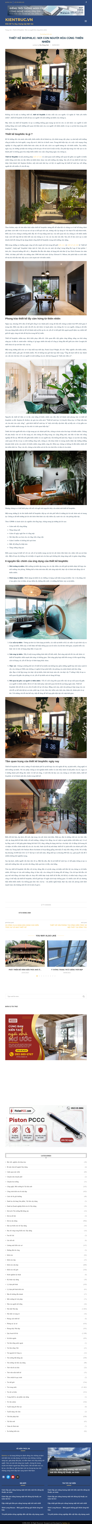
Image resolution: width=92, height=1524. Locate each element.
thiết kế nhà (37, 157)
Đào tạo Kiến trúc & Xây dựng (47, 1226)
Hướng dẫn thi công (47, 1250)
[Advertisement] (46, 1082)
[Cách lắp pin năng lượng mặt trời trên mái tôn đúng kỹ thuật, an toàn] (69, 1462)
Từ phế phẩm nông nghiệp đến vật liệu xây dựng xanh (23, 1514)
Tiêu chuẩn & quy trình (47, 1377)
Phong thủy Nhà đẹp (47, 1328)
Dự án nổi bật (47, 1216)
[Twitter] (8, 1477)
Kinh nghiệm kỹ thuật (47, 1275)
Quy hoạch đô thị (47, 1333)
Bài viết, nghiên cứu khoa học (47, 1162)
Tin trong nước (47, 1387)
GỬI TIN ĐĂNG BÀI (19, 2)
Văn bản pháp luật (47, 1416)
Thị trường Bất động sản (47, 1358)
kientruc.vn (66, 1523)
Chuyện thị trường (47, 1182)
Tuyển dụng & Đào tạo (47, 1407)
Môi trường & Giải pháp (47, 1299)
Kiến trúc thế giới (47, 1270)
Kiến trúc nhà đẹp (47, 1265)
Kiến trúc (47, 1255)
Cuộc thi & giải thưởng (47, 1196)
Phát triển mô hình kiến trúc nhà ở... (25, 970)
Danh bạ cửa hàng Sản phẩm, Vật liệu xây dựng (47, 1201)
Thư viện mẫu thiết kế (47, 1372)
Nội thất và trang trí (47, 1314)
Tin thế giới (47, 1382)
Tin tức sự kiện (47, 1392)
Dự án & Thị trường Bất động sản (47, 1211)
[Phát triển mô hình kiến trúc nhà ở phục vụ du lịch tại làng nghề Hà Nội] (25, 953)
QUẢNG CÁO (8, 2)
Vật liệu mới (47, 1421)
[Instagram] (17, 1477)
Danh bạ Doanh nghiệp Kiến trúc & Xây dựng (47, 1206)
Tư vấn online (47, 1402)
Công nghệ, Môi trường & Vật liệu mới (47, 1186)
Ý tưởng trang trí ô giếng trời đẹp (67, 970)
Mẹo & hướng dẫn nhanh (47, 1294)
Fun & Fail (47, 1235)
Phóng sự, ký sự (47, 1323)
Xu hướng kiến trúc (47, 1431)
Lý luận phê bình (47, 1284)
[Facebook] (86, 2)
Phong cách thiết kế (47, 1319)
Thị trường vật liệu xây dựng (47, 1363)
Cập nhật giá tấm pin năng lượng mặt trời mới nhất (21, 1503)
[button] (8, 958)
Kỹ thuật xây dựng (47, 1279)
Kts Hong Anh (44, 45)
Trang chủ (8, 30)
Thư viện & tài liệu (47, 1367)
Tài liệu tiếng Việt (47, 1348)
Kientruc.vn (6, 1455)
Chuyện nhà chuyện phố (47, 1177)
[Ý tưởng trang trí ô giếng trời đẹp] (67, 953)
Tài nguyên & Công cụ (47, 1353)
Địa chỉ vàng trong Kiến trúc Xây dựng (47, 1231)
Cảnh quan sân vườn (47, 1172)
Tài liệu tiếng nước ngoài (47, 1343)
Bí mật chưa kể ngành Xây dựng (47, 1167)
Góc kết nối (47, 1240)
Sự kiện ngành (47, 1338)
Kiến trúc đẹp (47, 1260)
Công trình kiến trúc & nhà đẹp (47, 1191)
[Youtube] (13, 1477)
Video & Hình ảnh (47, 1426)
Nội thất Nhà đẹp (47, 1309)
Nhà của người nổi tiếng (47, 1304)
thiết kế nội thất (73, 245)
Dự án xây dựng (47, 1221)
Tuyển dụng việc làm (47, 1412)
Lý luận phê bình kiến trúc (47, 1289)
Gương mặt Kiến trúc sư (47, 1245)
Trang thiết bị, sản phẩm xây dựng (47, 1397)
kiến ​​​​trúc (62, 245)
